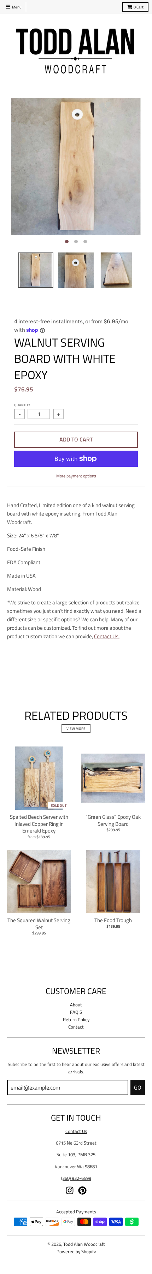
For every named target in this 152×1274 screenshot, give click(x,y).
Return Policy (76, 1019)
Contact (76, 1026)
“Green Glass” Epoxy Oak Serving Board (113, 820)
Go (137, 1087)
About (76, 1004)
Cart (139, 7)
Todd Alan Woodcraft (84, 1244)
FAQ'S (76, 1012)
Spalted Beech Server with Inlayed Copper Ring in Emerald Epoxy (39, 824)
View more (76, 728)
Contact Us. (106, 636)
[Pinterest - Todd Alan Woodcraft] (82, 1190)
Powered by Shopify (76, 1251)
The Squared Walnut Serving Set (38, 923)
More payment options (76, 476)
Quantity (22, 405)
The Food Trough (113, 920)
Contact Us (76, 1131)
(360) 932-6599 (76, 1178)
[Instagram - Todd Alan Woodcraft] (69, 1190)
